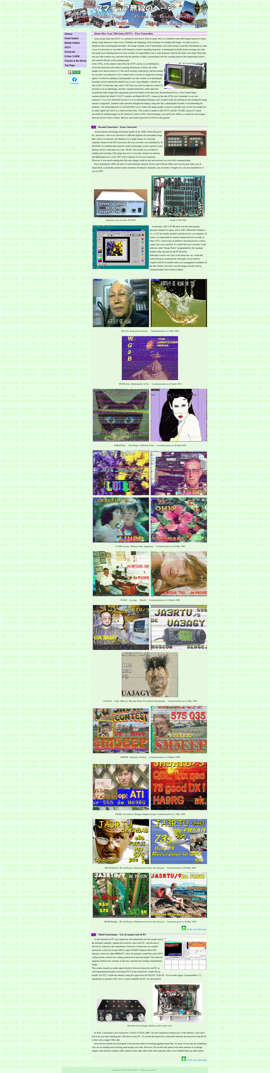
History (68, 34)
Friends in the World (75, 61)
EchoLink (70, 52)
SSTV (68, 47)
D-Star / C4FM (72, 56)
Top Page (70, 65)
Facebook (74, 83)
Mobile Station (72, 43)
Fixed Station (72, 38)
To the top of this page (196, 929)
